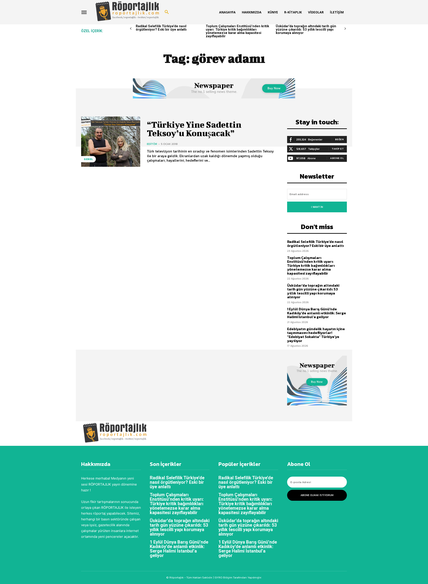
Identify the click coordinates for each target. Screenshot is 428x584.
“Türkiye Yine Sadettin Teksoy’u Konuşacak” (194, 129)
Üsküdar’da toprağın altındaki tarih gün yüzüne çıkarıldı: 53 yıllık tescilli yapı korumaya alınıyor (306, 29)
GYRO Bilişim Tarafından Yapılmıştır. (238, 577)
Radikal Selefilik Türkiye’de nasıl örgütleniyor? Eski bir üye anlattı (161, 27)
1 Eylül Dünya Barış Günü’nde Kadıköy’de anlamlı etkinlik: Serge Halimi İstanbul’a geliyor (316, 312)
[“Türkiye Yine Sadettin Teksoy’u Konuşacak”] (110, 142)
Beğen (339, 139)
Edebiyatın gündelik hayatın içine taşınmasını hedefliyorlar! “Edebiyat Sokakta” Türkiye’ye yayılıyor (316, 334)
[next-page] (345, 28)
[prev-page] (131, 28)
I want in (317, 207)
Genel (88, 159)
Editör (152, 144)
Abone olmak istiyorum (316, 495)
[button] (166, 12)
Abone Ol (337, 158)
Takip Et (338, 148)
